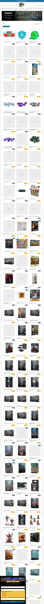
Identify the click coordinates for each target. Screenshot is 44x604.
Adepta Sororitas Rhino (7, 423)
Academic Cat (31, 286)
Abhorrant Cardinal (7, 286)
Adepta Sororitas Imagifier (8, 389)
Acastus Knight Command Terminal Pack (8, 303)
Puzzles (26, 8)
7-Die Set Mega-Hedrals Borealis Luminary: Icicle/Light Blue (9, 112)
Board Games (22, 8)
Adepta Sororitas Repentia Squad (22, 406)
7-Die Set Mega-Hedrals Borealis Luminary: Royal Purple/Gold (21, 112)
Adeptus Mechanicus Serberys (21, 510)
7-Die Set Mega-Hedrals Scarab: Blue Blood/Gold (21, 147)
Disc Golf (34, 8)
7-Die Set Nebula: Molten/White (34, 164)
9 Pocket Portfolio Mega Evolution (34, 216)
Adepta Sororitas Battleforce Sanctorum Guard (8, 338)
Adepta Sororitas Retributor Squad (34, 406)
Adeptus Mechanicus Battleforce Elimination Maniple (34, 458)
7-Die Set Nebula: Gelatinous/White (19, 165)
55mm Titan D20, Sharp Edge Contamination (8, 60)
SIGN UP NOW (12, 601)
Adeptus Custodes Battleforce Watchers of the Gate (21, 441)
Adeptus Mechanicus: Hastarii (34, 527)
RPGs (31, 8)
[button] (41, 597)
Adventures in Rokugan (20, 562)
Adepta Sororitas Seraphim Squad (22, 423)
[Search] (14, 5)
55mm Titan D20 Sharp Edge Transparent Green (33, 42)
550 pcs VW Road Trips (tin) (8, 42)
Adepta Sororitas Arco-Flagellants (9, 320)
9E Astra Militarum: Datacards (8, 251)
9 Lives (5, 216)
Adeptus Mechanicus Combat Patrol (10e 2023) (34, 476)
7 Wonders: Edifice (32, 77)
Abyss (17, 286)
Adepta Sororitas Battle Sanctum (22, 320)
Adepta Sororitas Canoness (21, 338)
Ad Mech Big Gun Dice (32, 303)
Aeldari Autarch (31, 562)
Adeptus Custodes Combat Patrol (9, 458)
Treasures (39, 8)
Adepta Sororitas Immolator (21, 389)
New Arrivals (3, 8)
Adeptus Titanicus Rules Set (33, 545)
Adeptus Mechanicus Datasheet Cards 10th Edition (21, 493)
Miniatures (9, 8)
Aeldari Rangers (31, 596)
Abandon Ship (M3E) (32, 269)
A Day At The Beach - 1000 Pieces (22, 251)
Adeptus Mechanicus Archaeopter (22, 458)
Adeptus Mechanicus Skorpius (34, 510)
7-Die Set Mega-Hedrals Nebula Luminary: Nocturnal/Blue (8, 147)
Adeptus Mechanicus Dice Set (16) (34, 493)
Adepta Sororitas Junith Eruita (34, 389)
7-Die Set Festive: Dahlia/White (21, 94)
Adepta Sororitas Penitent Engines (9, 406)
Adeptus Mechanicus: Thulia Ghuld (9, 545)
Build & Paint (15, 8)
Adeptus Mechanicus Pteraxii (8, 510)
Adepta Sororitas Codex (33, 338)
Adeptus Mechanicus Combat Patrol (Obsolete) (8, 493)
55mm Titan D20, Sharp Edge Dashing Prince (21, 60)
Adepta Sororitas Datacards (21, 355)
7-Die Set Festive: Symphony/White (32, 95)
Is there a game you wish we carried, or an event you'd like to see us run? (13, 597)
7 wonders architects (7, 77)
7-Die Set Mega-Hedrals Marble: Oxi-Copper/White (34, 130)
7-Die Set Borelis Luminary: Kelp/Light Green (8, 95)
